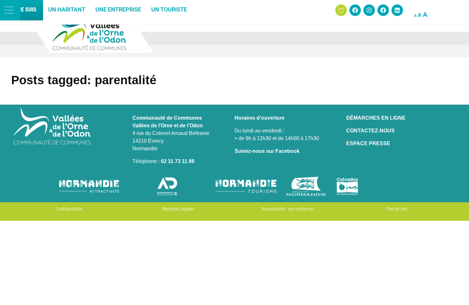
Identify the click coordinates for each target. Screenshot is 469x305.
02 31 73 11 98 (177, 161)
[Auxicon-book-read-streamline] (341, 10)
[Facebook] (355, 10)
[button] (10, 10)
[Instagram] (369, 10)
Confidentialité (69, 209)
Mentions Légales (178, 209)
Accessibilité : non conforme (287, 209)
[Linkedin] (397, 10)
